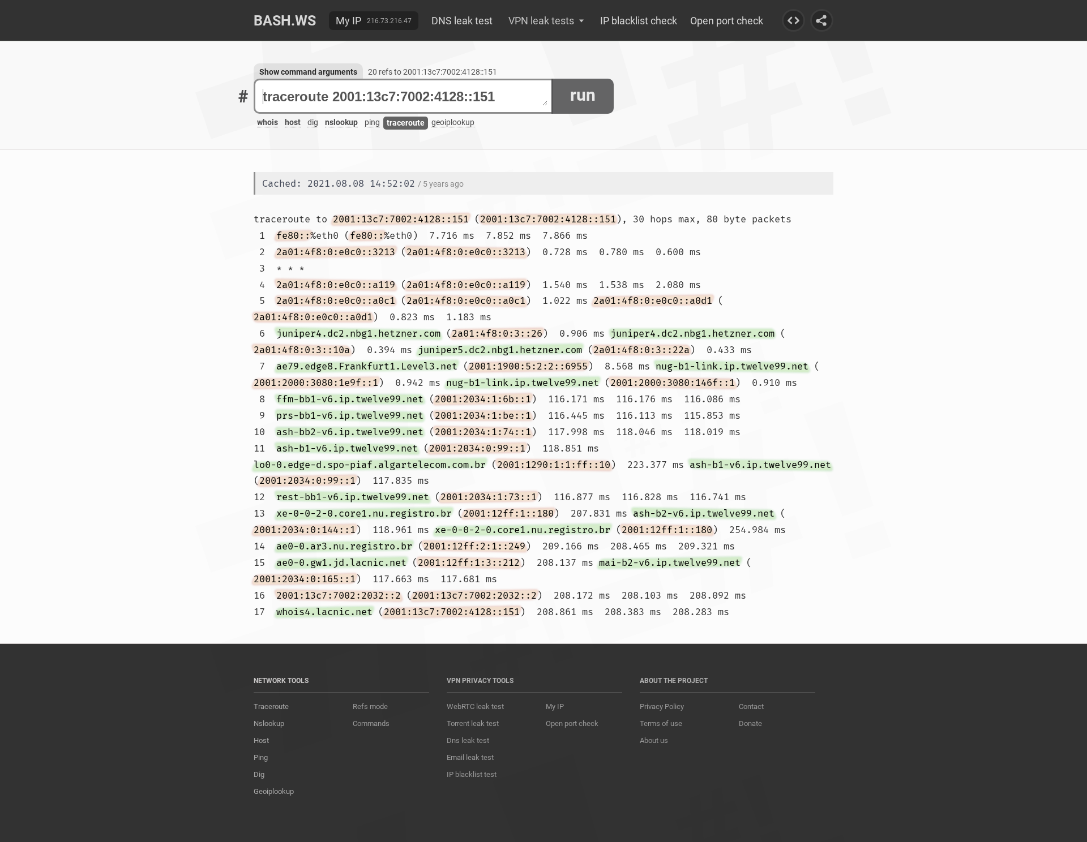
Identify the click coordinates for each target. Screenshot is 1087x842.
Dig (259, 774)
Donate (750, 723)
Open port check (726, 21)
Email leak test (470, 757)
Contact (751, 706)
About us (654, 740)
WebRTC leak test (475, 706)
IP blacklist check (638, 21)
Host (261, 740)
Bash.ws (285, 20)
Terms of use (661, 723)
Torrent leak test (473, 723)
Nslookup (269, 723)
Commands (371, 723)
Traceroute (271, 706)
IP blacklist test (472, 774)
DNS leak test (462, 21)
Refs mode (370, 706)
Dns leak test (468, 740)
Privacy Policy (662, 706)
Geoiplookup (274, 791)
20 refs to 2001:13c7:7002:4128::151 (432, 71)
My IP (348, 21)
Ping (261, 757)
